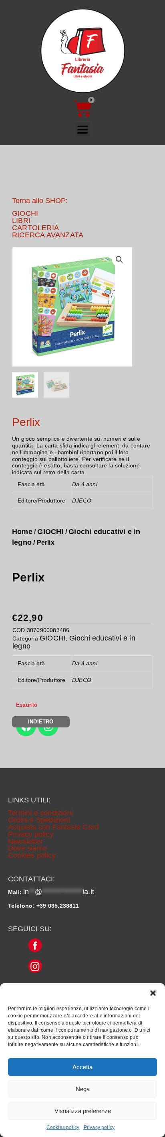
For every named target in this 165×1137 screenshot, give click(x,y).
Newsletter (25, 841)
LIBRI (21, 221)
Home (22, 532)
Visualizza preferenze (82, 1110)
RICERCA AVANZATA (47, 235)
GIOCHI (25, 213)
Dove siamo (27, 848)
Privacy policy (99, 1127)
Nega (83, 1089)
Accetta (82, 1067)
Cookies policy (63, 1127)
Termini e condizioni (40, 813)
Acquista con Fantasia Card (53, 827)
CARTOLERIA (35, 228)
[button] (153, 993)
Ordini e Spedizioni (39, 820)
